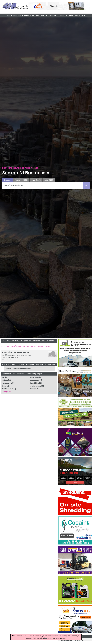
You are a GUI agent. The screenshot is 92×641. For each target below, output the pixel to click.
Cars (32, 15)
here (46, 638)
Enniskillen (34, 383)
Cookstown (34, 380)
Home (9, 15)
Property (25, 15)
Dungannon (6, 383)
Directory (17, 15)
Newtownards (7, 389)
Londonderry (35, 386)
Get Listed (53, 15)
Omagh (33, 389)
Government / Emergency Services (18, 346)
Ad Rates (44, 15)
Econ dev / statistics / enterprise (41, 346)
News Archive (80, 15)
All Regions (6, 392)
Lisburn (4, 386)
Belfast (4, 380)
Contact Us (63, 15)
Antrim (4, 377)
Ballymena (34, 377)
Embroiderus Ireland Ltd (15, 352)
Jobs (37, 15)
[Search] (86, 185)
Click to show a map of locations (18, 368)
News (71, 15)
